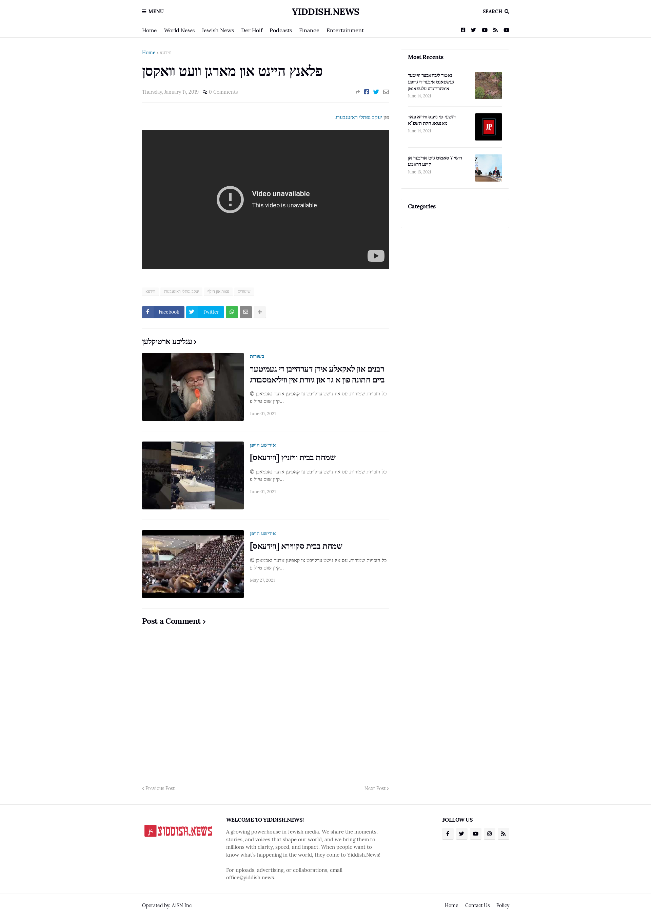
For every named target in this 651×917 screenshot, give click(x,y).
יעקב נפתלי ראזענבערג (358, 117)
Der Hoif (251, 30)
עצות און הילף (218, 291)
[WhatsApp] (232, 312)
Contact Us (477, 905)
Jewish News (218, 30)
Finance (309, 30)
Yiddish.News (325, 11)
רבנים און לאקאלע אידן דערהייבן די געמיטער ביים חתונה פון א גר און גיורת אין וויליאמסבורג (317, 374)
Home (149, 30)
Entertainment (345, 30)
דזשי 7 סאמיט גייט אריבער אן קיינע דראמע (435, 161)
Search (492, 11)
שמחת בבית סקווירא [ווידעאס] (296, 546)
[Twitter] (376, 92)
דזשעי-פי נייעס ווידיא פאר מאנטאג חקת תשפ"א (432, 120)
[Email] (386, 92)
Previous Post (160, 788)
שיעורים (244, 291)
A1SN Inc (182, 905)
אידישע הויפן (263, 445)
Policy (502, 905)
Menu (156, 11)
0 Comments (223, 92)
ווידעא (166, 53)
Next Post (375, 788)
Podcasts (281, 30)
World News (179, 30)
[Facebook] (366, 92)
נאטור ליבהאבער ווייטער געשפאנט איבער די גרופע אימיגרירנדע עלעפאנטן (431, 82)
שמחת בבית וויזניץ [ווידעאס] (293, 457)
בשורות (257, 356)
